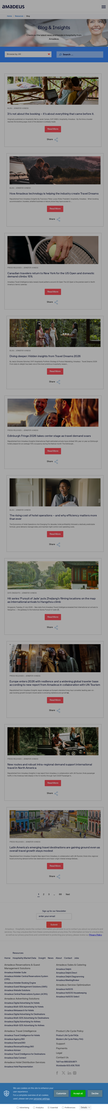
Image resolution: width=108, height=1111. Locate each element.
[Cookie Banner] (54, 1097)
